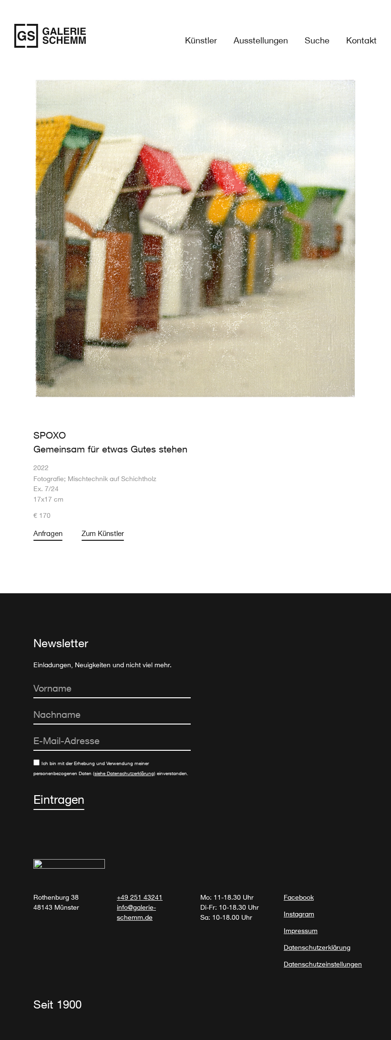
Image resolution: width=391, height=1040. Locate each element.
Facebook (299, 897)
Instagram (299, 914)
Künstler (201, 40)
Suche (317, 40)
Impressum (301, 930)
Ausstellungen (261, 40)
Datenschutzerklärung (317, 947)
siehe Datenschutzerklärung (124, 773)
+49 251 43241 (140, 897)
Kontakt (361, 40)
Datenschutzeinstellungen (323, 964)
